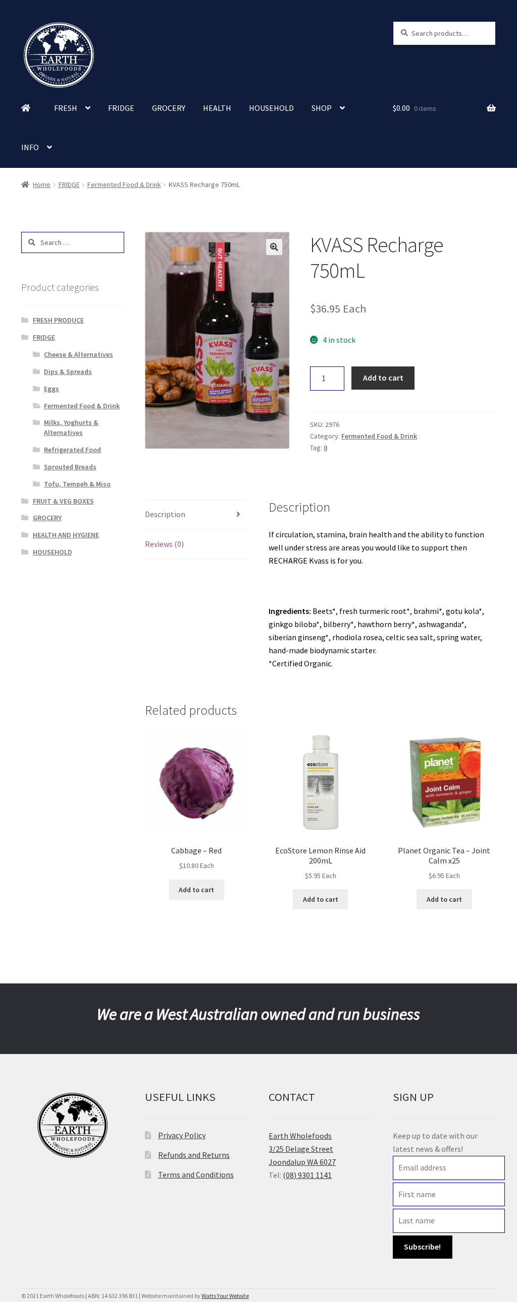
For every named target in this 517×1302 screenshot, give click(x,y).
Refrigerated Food (72, 449)
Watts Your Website (225, 1295)
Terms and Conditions (196, 1174)
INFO (30, 147)
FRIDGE (121, 108)
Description (165, 514)
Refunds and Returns (194, 1155)
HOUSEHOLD (271, 108)
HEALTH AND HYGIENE (66, 534)
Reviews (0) (164, 544)
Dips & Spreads (68, 371)
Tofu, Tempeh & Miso (77, 483)
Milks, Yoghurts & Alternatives (71, 427)
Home (41, 184)
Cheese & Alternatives (78, 354)
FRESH (65, 108)
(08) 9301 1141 (307, 1175)
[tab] (196, 515)
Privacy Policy (181, 1135)
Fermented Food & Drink (124, 184)
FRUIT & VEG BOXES (63, 501)
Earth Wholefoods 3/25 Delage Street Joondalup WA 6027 (302, 1149)
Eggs (51, 388)
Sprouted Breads (70, 466)
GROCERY (168, 108)
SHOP (322, 108)
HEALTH (217, 108)
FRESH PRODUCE (58, 320)
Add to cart (383, 378)
